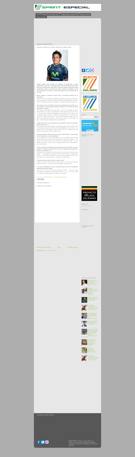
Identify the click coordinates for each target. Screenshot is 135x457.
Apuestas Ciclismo (85, 14)
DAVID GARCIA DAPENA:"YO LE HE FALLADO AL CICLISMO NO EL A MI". (93, 283)
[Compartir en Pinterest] (43, 179)
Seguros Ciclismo (41, 17)
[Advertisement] (57, 30)
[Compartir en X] (40, 179)
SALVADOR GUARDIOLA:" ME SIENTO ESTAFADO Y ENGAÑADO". (93, 307)
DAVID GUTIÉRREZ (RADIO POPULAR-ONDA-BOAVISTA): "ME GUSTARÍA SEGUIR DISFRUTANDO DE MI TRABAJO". (90, 333)
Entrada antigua (72, 247)
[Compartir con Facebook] (42, 179)
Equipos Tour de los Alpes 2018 (50, 14)
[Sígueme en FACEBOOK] (83, 72)
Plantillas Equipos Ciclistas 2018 (69, 14)
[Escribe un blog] (39, 179)
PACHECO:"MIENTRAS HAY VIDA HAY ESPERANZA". (93, 323)
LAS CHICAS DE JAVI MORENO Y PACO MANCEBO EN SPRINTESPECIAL (92, 316)
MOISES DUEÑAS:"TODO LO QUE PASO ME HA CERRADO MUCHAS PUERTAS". (93, 291)
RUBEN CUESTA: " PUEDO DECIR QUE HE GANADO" (93, 299)
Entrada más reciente (44, 247)
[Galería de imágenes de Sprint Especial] (92, 72)
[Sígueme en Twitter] (88, 72)
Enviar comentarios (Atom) (50, 250)
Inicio (38, 14)
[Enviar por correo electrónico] (37, 179)
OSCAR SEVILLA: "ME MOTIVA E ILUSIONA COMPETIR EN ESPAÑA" (92, 342)
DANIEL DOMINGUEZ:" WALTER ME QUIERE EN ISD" (92, 350)
